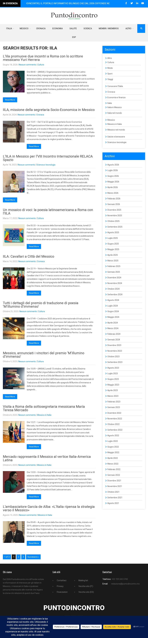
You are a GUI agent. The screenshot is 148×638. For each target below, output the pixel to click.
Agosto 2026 (113, 165)
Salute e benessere (116, 137)
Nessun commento (27, 64)
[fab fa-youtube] (142, 3)
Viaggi (110, 79)
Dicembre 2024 (114, 277)
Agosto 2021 (113, 503)
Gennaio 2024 (113, 339)
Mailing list (83, 580)
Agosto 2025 (113, 232)
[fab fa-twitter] (131, 3)
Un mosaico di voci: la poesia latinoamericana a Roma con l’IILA (48, 211)
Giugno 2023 (113, 379)
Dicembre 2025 (114, 210)
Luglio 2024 (112, 306)
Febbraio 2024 (113, 334)
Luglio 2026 (112, 170)
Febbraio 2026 (113, 198)
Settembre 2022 (114, 430)
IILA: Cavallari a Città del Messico (28, 256)
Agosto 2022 (113, 435)
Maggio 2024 (113, 317)
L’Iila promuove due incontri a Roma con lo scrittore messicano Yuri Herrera (43, 58)
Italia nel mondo (114, 113)
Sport (109, 73)
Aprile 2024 (112, 323)
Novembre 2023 (114, 351)
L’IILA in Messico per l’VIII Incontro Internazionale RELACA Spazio (48, 158)
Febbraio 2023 (113, 402)
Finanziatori (62, 592)
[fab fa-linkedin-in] (137, 3)
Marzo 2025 (112, 260)
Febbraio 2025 (113, 266)
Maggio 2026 (113, 182)
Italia (9, 28)
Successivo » (33, 557)
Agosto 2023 (113, 368)
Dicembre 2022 (114, 413)
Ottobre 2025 (113, 221)
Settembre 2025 (114, 227)
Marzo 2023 (112, 396)
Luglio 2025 (112, 238)
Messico (24, 28)
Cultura (40, 64)
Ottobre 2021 (113, 492)
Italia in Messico (114, 107)
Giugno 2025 (113, 244)
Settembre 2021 (114, 497)
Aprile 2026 (112, 187)
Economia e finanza (116, 97)
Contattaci (61, 580)
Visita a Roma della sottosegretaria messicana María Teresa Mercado (44, 408)
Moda (110, 68)
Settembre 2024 (114, 294)
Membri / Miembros (109, 28)
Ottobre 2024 (113, 289)
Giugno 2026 (113, 176)
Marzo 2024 (112, 328)
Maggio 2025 (113, 249)
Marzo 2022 (112, 464)
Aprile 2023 (112, 390)
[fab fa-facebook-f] (126, 3)
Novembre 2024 (114, 283)
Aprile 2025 (112, 255)
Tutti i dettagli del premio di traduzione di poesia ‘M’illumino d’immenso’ (40, 305)
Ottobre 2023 (113, 356)
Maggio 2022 (113, 452)
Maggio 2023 (113, 385)
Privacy (60, 586)
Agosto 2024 (113, 300)
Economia (57, 28)
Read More (10, 100)
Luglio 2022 (112, 441)
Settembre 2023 (114, 362)
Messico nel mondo (116, 130)
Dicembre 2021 (114, 480)
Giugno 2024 (113, 311)
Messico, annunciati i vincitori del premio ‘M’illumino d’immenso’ (43, 355)
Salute (73, 28)
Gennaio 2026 (113, 204)
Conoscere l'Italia (115, 86)
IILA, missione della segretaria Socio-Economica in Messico (49, 110)
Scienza (88, 28)
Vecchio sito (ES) (86, 592)
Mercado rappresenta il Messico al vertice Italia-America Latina (47, 458)
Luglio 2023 (112, 373)
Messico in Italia (44, 415)
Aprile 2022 (112, 458)
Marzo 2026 (112, 193)
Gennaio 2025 (113, 272)
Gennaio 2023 (113, 407)
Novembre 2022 (114, 418)
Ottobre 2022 (113, 424)
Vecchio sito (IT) (85, 586)
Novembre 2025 (114, 215)
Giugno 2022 (113, 447)
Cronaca (41, 28)
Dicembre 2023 (114, 345)
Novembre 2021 (114, 486)
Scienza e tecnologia (45, 165)
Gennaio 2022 (113, 475)
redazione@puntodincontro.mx (125, 584)
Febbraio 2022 (113, 469)
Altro (128, 28)
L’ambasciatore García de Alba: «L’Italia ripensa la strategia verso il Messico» (49, 508)
